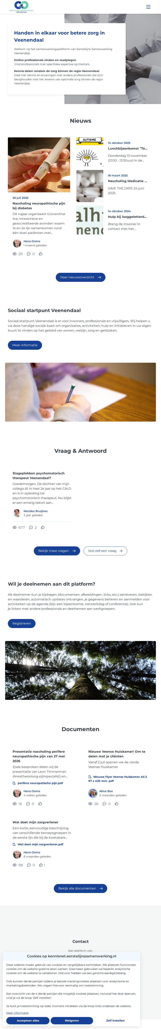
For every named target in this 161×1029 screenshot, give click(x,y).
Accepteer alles (28, 1020)
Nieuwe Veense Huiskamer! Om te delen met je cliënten (116, 754)
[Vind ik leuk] (41, 254)
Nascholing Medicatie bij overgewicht (128, 181)
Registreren (21, 623)
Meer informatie (25, 345)
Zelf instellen (115, 1020)
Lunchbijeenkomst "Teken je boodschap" (128, 148)
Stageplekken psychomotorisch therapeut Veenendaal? (39, 475)
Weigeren (72, 1020)
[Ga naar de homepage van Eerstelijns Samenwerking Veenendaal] (21, 7)
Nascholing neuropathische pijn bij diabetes (39, 206)
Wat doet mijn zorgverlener (35, 822)
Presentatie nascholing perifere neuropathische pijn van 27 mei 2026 (39, 756)
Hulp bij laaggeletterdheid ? (128, 217)
